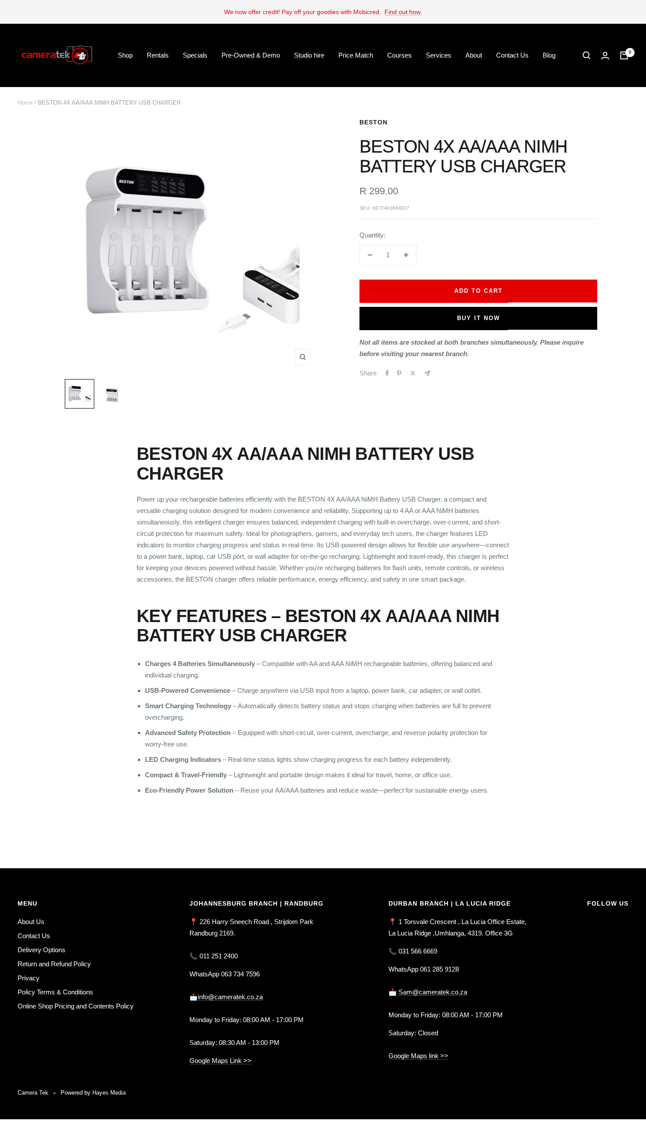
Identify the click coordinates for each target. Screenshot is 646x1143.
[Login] (605, 55)
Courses (399, 55)
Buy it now (478, 318)
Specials (195, 55)
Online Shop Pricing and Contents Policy (76, 1006)
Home (25, 102)
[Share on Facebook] (387, 373)
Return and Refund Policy (54, 964)
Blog (549, 55)
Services (438, 55)
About (473, 55)
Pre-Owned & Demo (250, 55)
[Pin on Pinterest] (399, 373)
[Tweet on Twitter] (413, 373)
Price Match (355, 55)
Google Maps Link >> (220, 1060)
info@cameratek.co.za (230, 997)
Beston (373, 122)
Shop (125, 55)
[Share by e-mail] (427, 373)
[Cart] (624, 55)
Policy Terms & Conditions (55, 992)
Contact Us (512, 55)
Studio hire (309, 55)
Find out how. (403, 11)
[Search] (587, 55)
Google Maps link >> (418, 1055)
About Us (31, 921)
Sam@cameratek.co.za (433, 992)
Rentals (158, 55)
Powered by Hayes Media (93, 1092)
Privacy (29, 978)
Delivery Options (41, 950)
